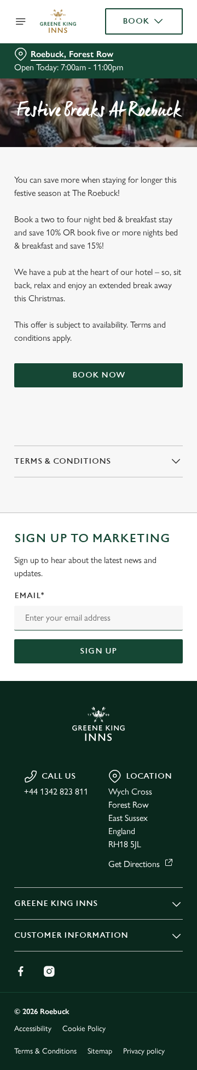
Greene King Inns (55, 903)
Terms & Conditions (45, 1051)
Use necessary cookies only (98, 733)
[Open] (20, 21)
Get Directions (134, 864)
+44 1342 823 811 (56, 791)
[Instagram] (49, 971)
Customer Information (71, 935)
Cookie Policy (84, 1028)
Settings (147, 662)
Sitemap (100, 1051)
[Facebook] (20, 971)
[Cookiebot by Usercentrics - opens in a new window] (139, 327)
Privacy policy (144, 1051)
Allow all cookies (98, 697)
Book (136, 21)
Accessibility (32, 1028)
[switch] (168, 550)
